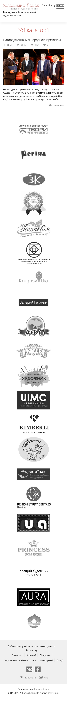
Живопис (17, 655)
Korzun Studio (41, 689)
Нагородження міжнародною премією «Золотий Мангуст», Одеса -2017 (33, 40)
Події (60, 660)
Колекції (31, 655)
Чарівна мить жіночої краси (20, 660)
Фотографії (46, 660)
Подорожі (45, 655)
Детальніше (56, 105)
